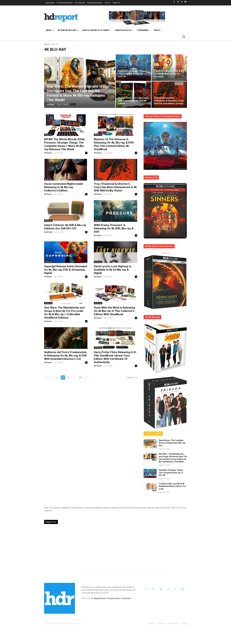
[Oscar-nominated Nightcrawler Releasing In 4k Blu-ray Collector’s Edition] (65, 169)
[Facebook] (174, 1)
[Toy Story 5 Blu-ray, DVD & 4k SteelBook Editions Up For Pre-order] (169, 67)
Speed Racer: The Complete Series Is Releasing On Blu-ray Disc (172, 443)
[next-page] (86, 377)
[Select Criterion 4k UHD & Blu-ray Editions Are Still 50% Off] (65, 211)
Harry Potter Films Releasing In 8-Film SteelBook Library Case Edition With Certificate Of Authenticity (115, 357)
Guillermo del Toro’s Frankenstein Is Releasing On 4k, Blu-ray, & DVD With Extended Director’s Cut (65, 355)
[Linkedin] (160, 589)
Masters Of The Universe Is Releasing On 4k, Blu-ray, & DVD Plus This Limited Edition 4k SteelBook (114, 144)
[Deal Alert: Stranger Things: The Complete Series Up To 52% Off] (133, 67)
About (151, 623)
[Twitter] (181, 1)
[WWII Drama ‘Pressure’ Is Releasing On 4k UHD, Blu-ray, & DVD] (115, 211)
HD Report (48, 153)
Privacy (184, 623)
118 (80, 377)
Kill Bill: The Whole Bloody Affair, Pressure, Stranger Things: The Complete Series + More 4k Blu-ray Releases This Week (64, 144)
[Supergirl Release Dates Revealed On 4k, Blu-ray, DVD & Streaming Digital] (65, 252)
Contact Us (161, 623)
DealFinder (48, 232)
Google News (113, 598)
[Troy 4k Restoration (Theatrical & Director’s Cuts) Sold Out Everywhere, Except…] (169, 94)
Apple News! (100, 598)
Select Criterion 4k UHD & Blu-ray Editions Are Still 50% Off (65, 226)
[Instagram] (178, 1)
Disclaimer (173, 623)
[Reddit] (168, 589)
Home (46, 44)
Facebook (126, 598)
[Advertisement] (115, 546)
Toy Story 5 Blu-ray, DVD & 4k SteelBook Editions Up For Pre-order (172, 486)
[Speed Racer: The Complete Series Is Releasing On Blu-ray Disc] (150, 443)
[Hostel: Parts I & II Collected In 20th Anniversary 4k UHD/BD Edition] (133, 94)
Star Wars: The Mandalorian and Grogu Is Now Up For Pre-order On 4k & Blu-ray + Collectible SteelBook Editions (64, 312)
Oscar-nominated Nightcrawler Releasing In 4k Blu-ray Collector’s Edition (63, 187)
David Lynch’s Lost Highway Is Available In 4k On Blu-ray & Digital (112, 270)
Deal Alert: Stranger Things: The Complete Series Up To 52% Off (171, 472)
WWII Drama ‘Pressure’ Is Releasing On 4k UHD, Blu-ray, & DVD (114, 228)
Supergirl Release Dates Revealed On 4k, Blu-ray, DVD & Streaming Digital (65, 270)
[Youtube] (185, 1)
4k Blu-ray (51, 82)
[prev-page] (46, 377)
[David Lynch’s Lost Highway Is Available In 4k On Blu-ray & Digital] (115, 252)
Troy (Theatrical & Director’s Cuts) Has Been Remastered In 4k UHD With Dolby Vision (115, 187)
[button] (183, 36)
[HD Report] (61, 17)
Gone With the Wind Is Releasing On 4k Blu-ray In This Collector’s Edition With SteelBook (114, 311)
